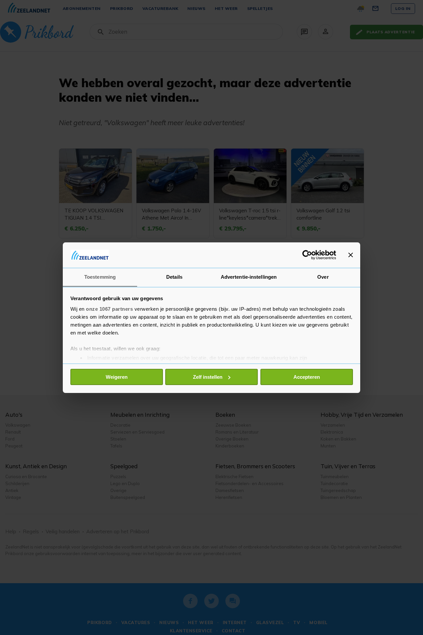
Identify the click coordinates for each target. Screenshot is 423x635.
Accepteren (306, 377)
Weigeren (117, 377)
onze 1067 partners (109, 308)
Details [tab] (174, 276)
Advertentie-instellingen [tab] (249, 276)
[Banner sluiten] (350, 255)
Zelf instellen (207, 377)
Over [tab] (322, 276)
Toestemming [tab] (100, 276)
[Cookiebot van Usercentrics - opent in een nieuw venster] (307, 255)
